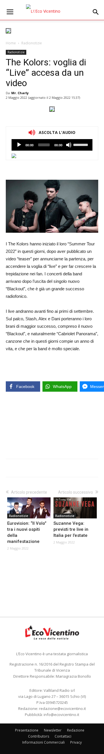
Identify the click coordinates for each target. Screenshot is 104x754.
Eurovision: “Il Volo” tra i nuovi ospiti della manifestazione (27, 532)
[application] (52, 145)
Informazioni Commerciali (43, 742)
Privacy (76, 742)
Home (11, 43)
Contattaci (63, 736)
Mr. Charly (20, 93)
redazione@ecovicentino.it (62, 708)
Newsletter (53, 730)
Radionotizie (31, 43)
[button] (96, 12)
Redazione (75, 730)
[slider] (81, 144)
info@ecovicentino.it (61, 714)
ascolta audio (19, 145)
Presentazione (26, 730)
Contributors (38, 736)
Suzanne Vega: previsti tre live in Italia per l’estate (70, 529)
